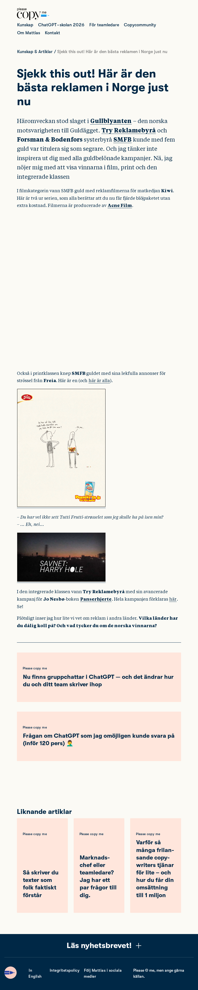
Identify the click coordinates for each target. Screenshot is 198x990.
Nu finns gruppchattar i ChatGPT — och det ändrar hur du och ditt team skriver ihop (98, 681)
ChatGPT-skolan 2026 (61, 24)
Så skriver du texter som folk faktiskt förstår (40, 884)
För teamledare (104, 24)
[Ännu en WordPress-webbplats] (33, 18)
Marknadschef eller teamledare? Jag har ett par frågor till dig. (98, 876)
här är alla (99, 380)
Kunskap (25, 24)
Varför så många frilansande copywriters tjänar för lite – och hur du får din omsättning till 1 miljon (155, 868)
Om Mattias (28, 32)
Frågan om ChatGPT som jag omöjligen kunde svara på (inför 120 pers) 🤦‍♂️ (99, 739)
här (173, 599)
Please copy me (35, 668)
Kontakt (52, 32)
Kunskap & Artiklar (35, 51)
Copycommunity (140, 24)
